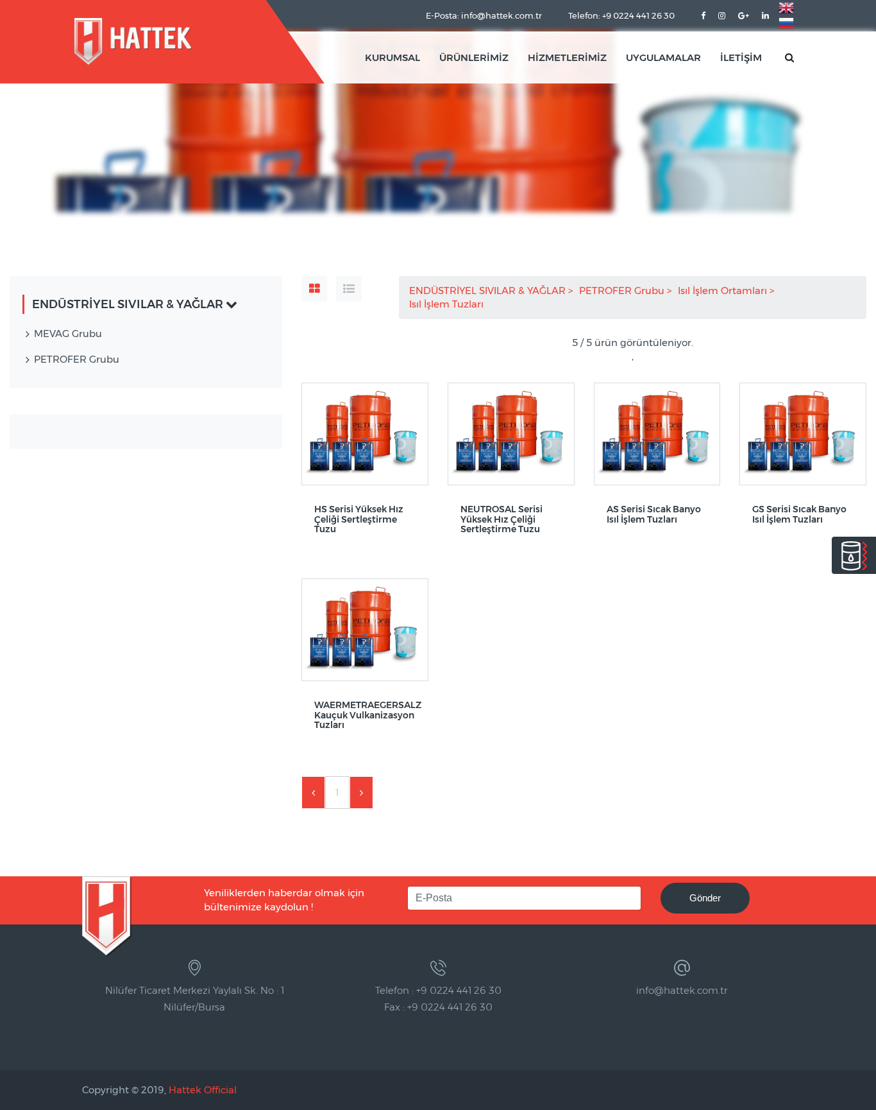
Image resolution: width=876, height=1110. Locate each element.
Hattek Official (203, 1090)
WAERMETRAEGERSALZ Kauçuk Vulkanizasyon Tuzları (365, 715)
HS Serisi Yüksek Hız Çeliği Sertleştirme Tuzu (358, 519)
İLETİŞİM (741, 57)
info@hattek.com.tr (681, 990)
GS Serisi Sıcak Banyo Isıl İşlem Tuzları (799, 515)
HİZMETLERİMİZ (567, 57)
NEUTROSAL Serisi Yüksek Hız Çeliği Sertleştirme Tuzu (501, 519)
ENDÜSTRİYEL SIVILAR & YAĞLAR (488, 290)
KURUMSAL (392, 57)
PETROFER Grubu (623, 290)
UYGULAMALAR (663, 57)
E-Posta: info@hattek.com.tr (484, 15)
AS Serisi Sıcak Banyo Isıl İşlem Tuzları (654, 515)
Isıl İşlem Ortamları (724, 290)
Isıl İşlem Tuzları (447, 304)
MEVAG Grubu (68, 333)
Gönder (705, 897)
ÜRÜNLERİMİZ (474, 57)
